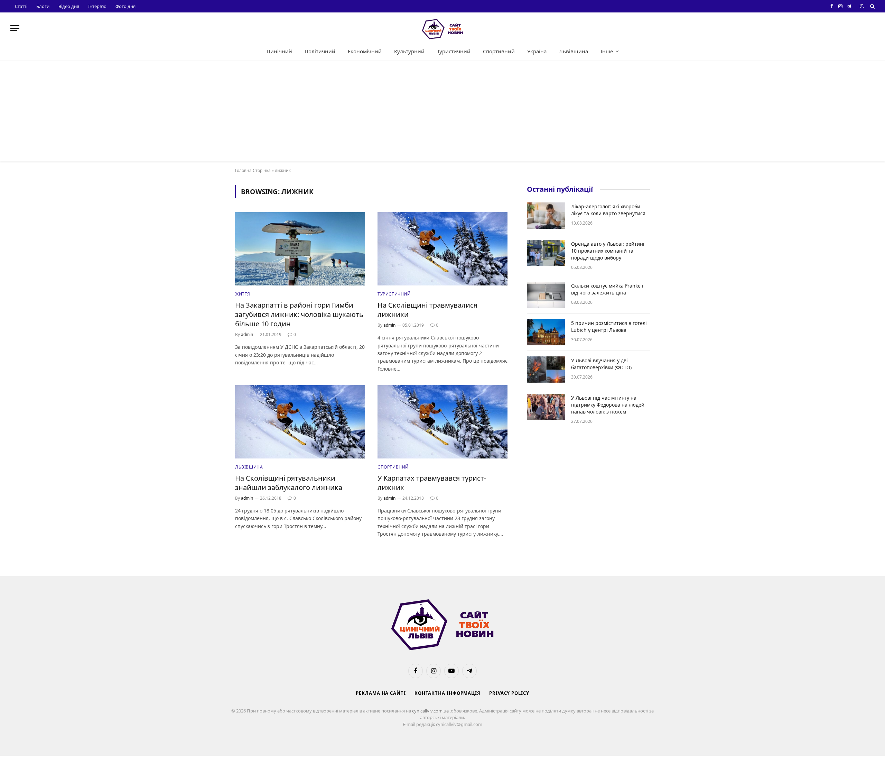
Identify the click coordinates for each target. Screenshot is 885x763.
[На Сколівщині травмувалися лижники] (442, 248)
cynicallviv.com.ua (431, 711)
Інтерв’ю (97, 6)
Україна (537, 51)
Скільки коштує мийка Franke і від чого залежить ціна (607, 289)
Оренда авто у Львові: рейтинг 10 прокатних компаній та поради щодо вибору (608, 250)
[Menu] (14, 28)
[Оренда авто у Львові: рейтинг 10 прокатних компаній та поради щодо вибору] (546, 253)
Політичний (320, 51)
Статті (21, 6)
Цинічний (279, 51)
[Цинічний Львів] (442, 28)
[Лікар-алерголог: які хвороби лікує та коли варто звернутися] (546, 215)
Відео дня (68, 6)
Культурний (409, 51)
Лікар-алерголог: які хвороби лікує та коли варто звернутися (608, 210)
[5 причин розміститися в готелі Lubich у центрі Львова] (546, 332)
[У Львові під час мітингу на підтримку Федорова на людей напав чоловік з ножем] (546, 407)
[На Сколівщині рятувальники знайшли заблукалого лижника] (300, 421)
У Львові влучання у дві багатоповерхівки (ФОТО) (601, 364)
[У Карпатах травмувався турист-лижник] (442, 421)
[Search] (872, 6)
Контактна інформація (447, 693)
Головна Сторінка (253, 170)
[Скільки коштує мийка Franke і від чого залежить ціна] (546, 295)
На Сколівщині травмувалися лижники (427, 309)
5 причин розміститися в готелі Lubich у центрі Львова (609, 326)
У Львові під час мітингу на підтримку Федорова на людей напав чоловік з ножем (607, 404)
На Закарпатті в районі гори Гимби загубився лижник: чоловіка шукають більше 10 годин (299, 314)
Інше (606, 51)
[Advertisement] (442, 112)
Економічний (365, 51)
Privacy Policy (509, 693)
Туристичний (454, 51)
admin (247, 334)
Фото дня (125, 6)
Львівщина (573, 51)
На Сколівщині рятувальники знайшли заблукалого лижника (288, 482)
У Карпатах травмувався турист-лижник (432, 482)
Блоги (42, 6)
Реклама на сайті (381, 693)
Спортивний (499, 51)
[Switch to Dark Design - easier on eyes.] (862, 6)
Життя (242, 294)
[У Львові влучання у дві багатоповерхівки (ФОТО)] (546, 369)
